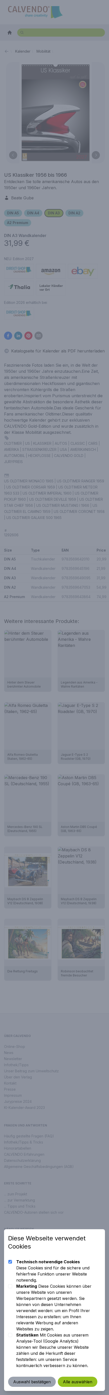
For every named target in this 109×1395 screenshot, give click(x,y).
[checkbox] (10, 1262)
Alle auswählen (77, 1381)
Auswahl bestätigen (32, 1381)
